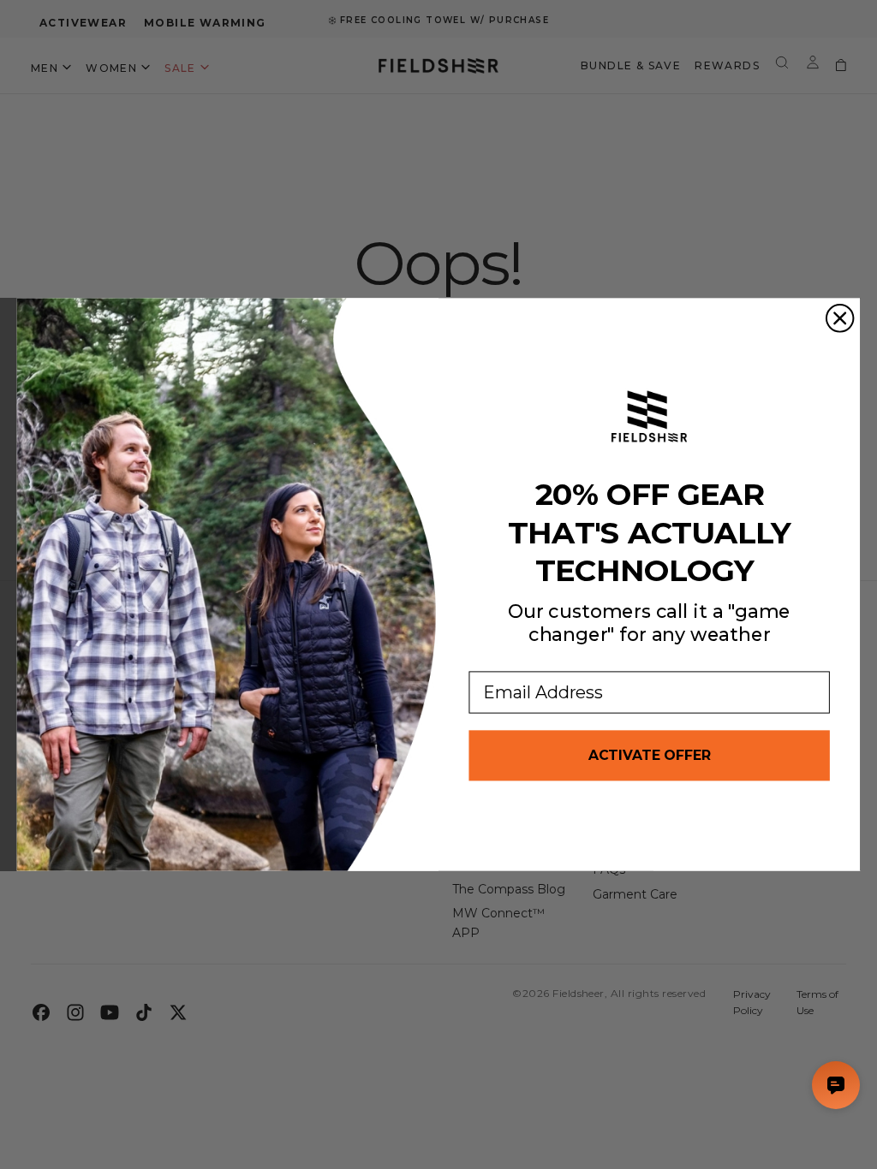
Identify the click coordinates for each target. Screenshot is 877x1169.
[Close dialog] (840, 318)
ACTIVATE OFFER (649, 755)
